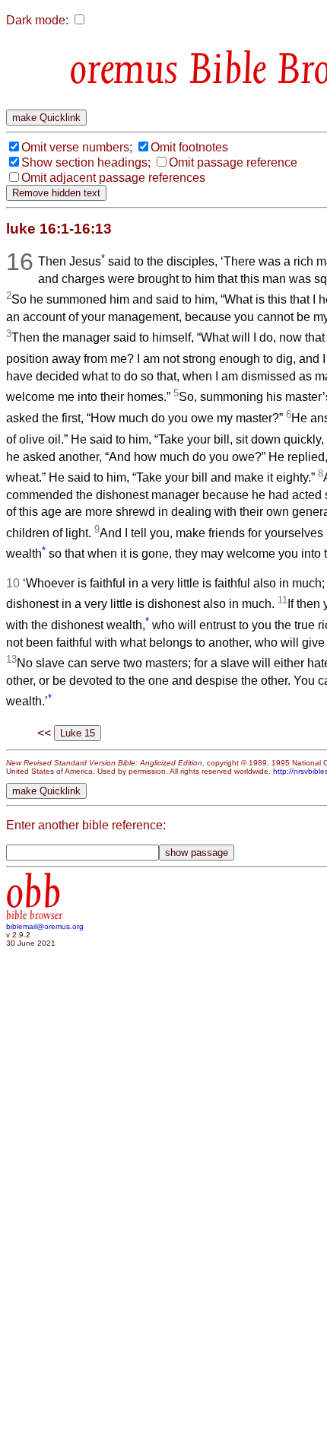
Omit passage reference (233, 162)
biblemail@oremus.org (45, 926)
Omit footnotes (189, 147)
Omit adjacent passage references (113, 177)
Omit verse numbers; (76, 147)
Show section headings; (86, 162)
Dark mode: (37, 20)
